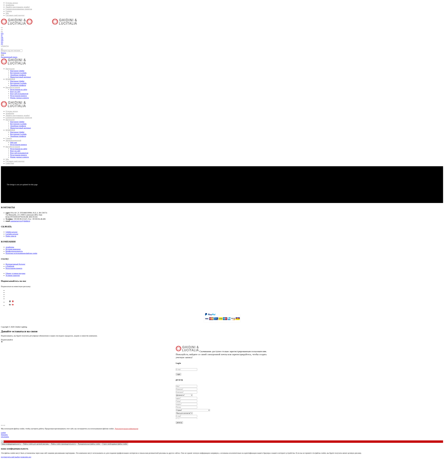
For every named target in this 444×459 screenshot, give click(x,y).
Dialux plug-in (11, 236)
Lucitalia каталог (12, 234)
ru (2, 31)
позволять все (25, 457)
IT (2, 36)
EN (2, 34)
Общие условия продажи (15, 273)
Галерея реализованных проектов (19, 9)
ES (2, 42)
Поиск (3, 53)
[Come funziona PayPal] (222, 324)
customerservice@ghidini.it (20, 221)
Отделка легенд (12, 3)
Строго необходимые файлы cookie (114, 444)
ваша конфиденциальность (11, 444)
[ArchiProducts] (10, 302)
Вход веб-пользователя (19, 94)
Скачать (9, 11)
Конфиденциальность (14, 251)
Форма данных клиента (19, 98)
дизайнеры (10, 5)
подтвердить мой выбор (10, 457)
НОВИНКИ (10, 79)
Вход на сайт (15, 92)
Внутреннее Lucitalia (18, 73)
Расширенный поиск (9, 57)
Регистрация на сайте (18, 89)
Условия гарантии (13, 275)
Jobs (7, 13)
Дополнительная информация (126, 429)
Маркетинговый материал (20, 77)
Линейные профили (18, 75)
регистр (179, 422)
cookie (3, 433)
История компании (13, 249)
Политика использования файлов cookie (21, 253)
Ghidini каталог (12, 232)
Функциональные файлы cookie (89, 444)
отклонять (5, 437)
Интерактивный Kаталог (15, 264)
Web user (13, 142)
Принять (4, 435)
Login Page (10, 163)
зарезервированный (13, 140)
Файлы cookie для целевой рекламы (36, 444)
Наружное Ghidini (17, 71)
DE (2, 40)
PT (2, 44)
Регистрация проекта (18, 96)
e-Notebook (10, 266)
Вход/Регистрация (13, 87)
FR (2, 38)
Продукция (10, 69)
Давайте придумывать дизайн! (18, 7)
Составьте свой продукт (15, 15)
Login (178, 374)
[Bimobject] (10, 305)
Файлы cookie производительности (63, 444)
